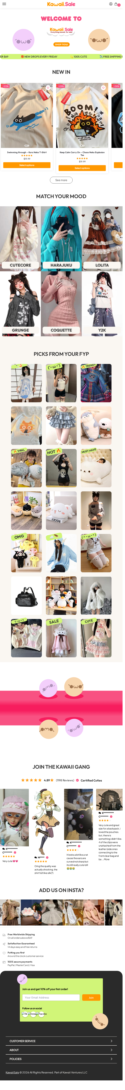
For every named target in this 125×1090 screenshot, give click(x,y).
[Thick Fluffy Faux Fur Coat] (96, 595)
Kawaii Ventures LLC (75, 1072)
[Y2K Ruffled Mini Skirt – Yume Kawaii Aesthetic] (61, 425)
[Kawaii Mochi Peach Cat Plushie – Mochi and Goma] (61, 510)
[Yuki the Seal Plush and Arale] (26, 468)
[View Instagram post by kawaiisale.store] (19, 923)
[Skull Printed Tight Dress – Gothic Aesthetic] (61, 468)
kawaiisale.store (10, 902)
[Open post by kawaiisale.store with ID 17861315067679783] (10, 913)
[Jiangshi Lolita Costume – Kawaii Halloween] (96, 383)
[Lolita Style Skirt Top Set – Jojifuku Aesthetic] (96, 638)
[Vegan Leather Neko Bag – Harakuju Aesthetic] (26, 595)
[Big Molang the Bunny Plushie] (96, 468)
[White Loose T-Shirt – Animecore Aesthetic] (26, 383)
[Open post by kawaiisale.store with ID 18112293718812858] (31, 913)
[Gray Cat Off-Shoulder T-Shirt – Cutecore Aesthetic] (96, 510)
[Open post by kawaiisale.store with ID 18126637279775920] (114, 913)
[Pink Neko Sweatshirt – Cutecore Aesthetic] (61, 638)
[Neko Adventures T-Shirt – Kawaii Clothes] (26, 425)
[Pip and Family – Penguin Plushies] (61, 595)
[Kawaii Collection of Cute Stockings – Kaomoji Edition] (96, 553)
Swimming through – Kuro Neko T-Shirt (27, 152)
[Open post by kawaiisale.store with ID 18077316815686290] (93, 913)
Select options (26, 165)
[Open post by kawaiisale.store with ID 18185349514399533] (72, 913)
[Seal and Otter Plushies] (96, 425)
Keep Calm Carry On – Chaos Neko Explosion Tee (82, 154)
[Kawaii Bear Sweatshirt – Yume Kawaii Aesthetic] (26, 638)
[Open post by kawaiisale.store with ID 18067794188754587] (52, 913)
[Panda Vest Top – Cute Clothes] (61, 383)
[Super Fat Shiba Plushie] (26, 510)
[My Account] (111, 4)
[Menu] (7, 4)
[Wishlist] (48, 87)
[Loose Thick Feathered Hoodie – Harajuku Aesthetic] (61, 553)
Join (91, 997)
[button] (116, 4)
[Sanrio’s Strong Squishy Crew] (26, 553)
